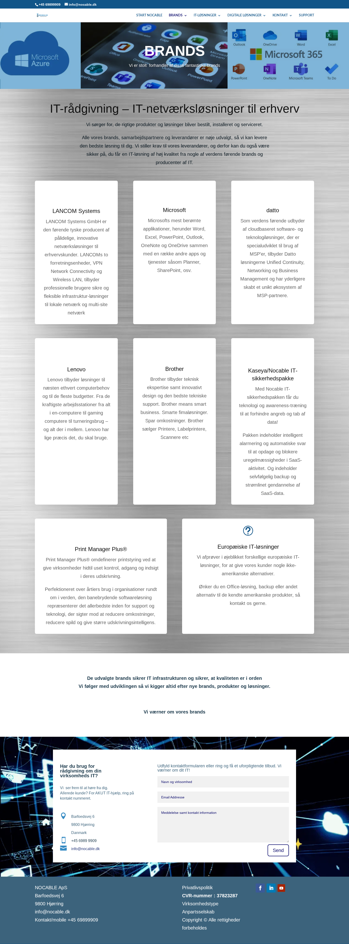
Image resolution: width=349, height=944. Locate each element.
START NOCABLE (149, 15)
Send (278, 850)
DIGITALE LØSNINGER (244, 15)
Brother (174, 369)
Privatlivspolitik (197, 887)
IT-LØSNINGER (205, 15)
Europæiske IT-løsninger (248, 546)
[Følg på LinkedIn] (271, 888)
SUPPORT (306, 15)
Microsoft (174, 210)
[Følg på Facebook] (260, 888)
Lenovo (76, 369)
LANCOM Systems (76, 211)
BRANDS (176, 15)
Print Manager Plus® (101, 549)
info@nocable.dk (85, 849)
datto (272, 210)
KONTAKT (280, 15)
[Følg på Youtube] (281, 888)
